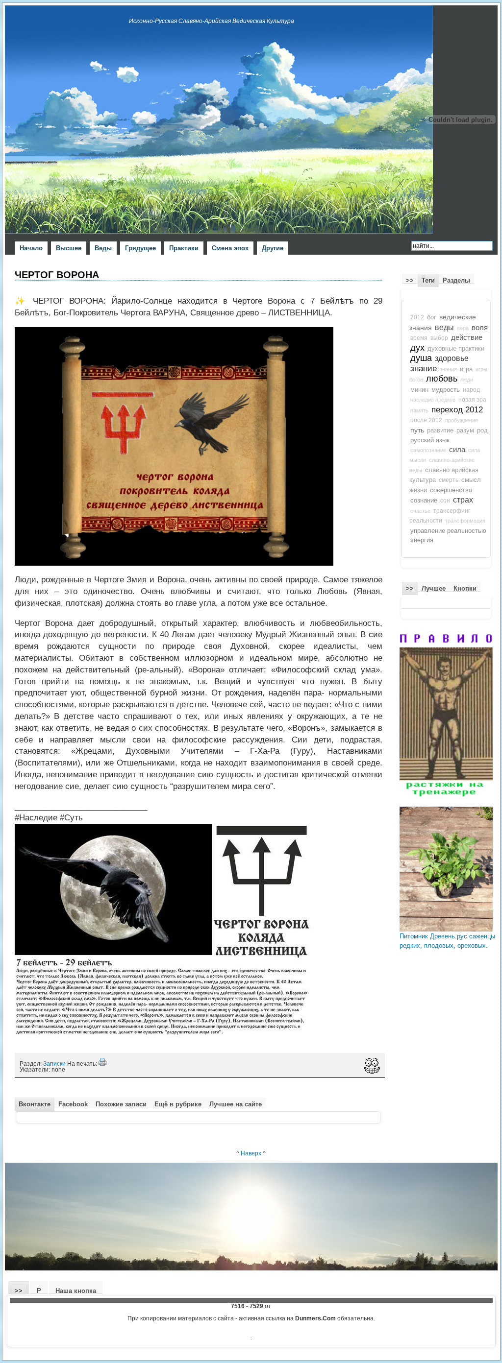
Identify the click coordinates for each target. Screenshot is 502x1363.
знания (448, 369)
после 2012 (426, 420)
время (418, 338)
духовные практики (455, 348)
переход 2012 (457, 409)
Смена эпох (230, 248)
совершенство (451, 490)
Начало (31, 248)
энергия (421, 540)
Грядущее (140, 248)
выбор (439, 338)
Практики (184, 248)
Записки (54, 1063)
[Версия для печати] (102, 1063)
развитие (440, 430)
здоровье (452, 358)
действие (466, 337)
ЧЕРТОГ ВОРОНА (57, 274)
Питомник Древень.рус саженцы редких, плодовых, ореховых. (447, 941)
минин (419, 389)
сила (457, 450)
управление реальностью (448, 530)
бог (431, 317)
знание (423, 368)
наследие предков (432, 400)
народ (471, 389)
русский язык (430, 440)
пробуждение (461, 420)
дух (417, 348)
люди (466, 380)
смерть (448, 480)
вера (463, 328)
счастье (420, 511)
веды (444, 327)
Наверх (251, 1153)
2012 (417, 317)
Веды (103, 248)
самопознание (428, 450)
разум (465, 430)
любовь (441, 378)
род (482, 430)
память (419, 410)
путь (417, 430)
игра (466, 369)
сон (445, 500)
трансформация (465, 521)
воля (480, 328)
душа (421, 358)
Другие (272, 248)
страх (463, 500)
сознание (423, 500)
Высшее (68, 248)
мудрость (445, 389)
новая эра (472, 399)
